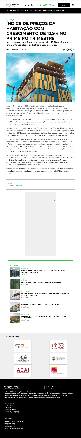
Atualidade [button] (12, 11)
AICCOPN (9, 186)
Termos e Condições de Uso (13, 413)
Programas (25, 291)
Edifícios (18, 186)
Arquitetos (26, 11)
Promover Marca (45, 5)
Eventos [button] (38, 11)
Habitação (10, 20)
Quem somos (8, 405)
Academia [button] (58, 11)
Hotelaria (25, 314)
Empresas (47, 11)
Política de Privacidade (12, 411)
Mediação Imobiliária (29, 303)
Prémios (24, 280)
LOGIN (63, 5)
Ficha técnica (8, 407)
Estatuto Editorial (10, 409)
